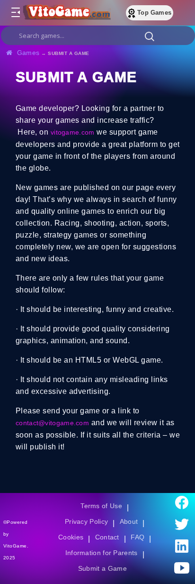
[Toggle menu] (15, 13)
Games (28, 52)
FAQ (139, 537)
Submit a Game (102, 568)
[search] (98, 35)
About (129, 521)
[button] (149, 36)
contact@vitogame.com (53, 423)
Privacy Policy (86, 521)
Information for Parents (101, 553)
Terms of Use (101, 506)
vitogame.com (73, 132)
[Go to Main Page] (65, 13)
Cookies (70, 537)
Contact (107, 537)
